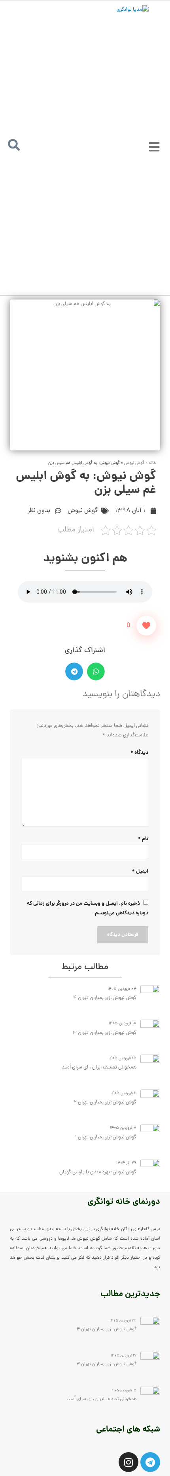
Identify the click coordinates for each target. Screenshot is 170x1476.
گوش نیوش (134, 463)
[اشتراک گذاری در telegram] (74, 671)
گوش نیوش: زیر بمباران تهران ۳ (104, 1033)
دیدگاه (139, 753)
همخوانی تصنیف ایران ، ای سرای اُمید (99, 1067)
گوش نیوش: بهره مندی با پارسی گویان (97, 1172)
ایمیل (140, 871)
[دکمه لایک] (146, 626)
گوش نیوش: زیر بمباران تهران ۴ (104, 998)
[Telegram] (150, 1462)
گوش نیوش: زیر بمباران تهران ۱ (105, 1137)
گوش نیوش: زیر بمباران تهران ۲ (105, 1102)
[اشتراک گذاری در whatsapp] (96, 671)
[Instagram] (128, 1462)
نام (143, 839)
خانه (152, 463)
